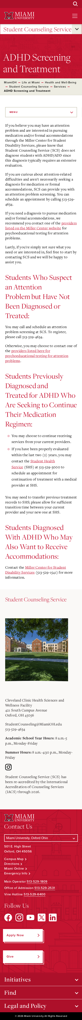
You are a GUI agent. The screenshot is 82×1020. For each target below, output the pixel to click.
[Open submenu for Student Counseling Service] (77, 29)
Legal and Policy (25, 1006)
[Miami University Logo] (19, 15)
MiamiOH (10, 82)
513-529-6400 (34, 894)
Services (60, 86)
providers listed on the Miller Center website (41, 225)
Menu (14, 112)
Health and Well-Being (60, 82)
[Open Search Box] (75, 4)
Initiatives (17, 979)
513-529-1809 (37, 882)
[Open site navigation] (75, 16)
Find (10, 992)
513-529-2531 (44, 888)
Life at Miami (31, 82)
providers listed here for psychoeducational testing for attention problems (36, 355)
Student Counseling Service (37, 29)
